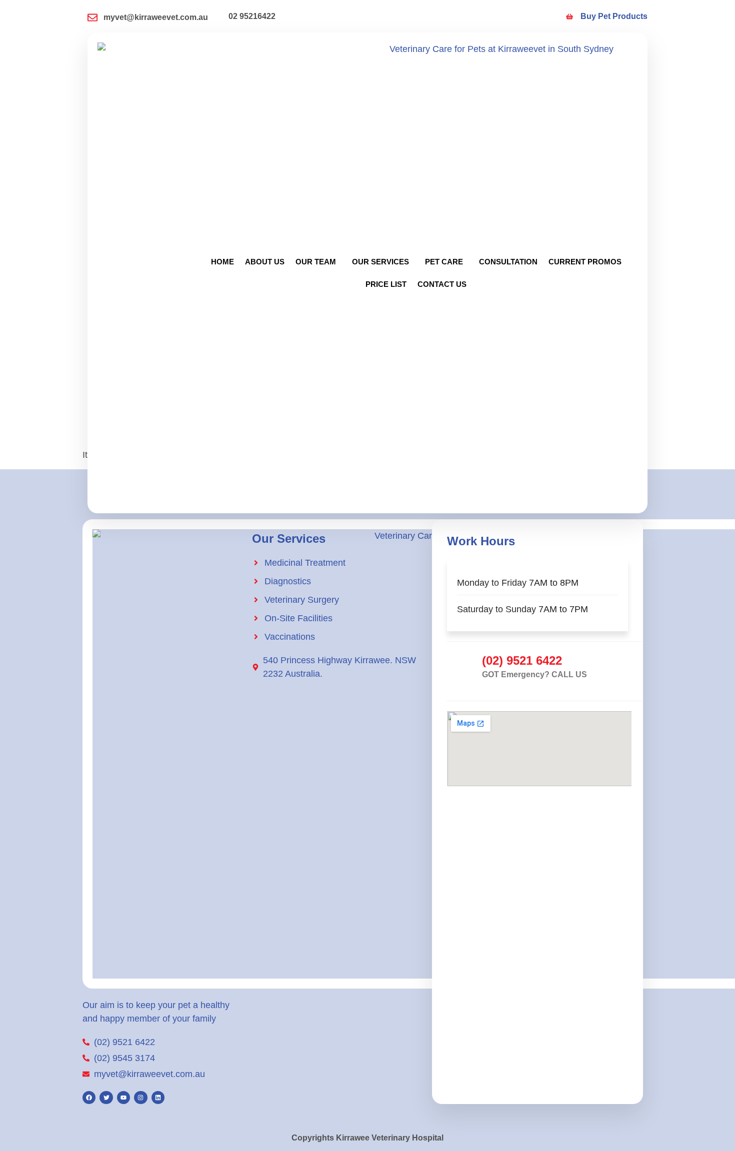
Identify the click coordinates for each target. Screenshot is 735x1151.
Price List (386, 284)
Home (222, 261)
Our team (316, 261)
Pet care (444, 261)
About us (264, 261)
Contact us (442, 284)
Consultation (508, 261)
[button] (318, 261)
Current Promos (585, 261)
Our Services (380, 261)
